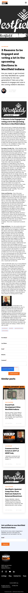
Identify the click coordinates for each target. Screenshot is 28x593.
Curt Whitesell (12, 90)
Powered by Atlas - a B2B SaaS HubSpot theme (14, 591)
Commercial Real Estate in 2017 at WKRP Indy (12, 451)
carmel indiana (5, 330)
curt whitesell (4, 328)
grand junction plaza (19, 328)
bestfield (11, 328)
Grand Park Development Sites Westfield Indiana (12, 407)
